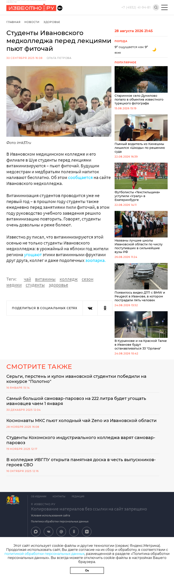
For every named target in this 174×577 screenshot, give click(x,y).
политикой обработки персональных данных (44, 554)
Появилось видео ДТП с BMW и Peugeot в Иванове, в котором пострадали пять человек (140, 296)
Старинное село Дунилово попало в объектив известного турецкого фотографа (139, 99)
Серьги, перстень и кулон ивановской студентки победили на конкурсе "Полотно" (76, 379)
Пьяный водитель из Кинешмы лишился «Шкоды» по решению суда (140, 147)
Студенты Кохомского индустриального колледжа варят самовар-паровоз (80, 440)
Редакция (78, 496)
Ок (87, 570)
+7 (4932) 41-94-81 (136, 7)
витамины (45, 279)
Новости (31, 22)
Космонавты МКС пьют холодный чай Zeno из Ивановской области (81, 420)
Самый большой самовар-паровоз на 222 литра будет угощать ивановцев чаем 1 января (76, 401)
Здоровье (52, 22)
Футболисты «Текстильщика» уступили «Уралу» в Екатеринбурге (137, 196)
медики (14, 285)
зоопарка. (95, 260)
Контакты (59, 496)
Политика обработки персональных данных (59, 521)
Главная (13, 22)
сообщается (80, 177)
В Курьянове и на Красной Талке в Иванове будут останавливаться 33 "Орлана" (141, 344)
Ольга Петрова (59, 58)
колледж (69, 279)
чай (27, 279)
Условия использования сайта (50, 515)
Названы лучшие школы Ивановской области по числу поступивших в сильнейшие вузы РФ (139, 246)
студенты (35, 285)
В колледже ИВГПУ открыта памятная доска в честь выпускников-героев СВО (81, 462)
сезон (87, 279)
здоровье (58, 285)
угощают (33, 254)
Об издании (38, 496)
